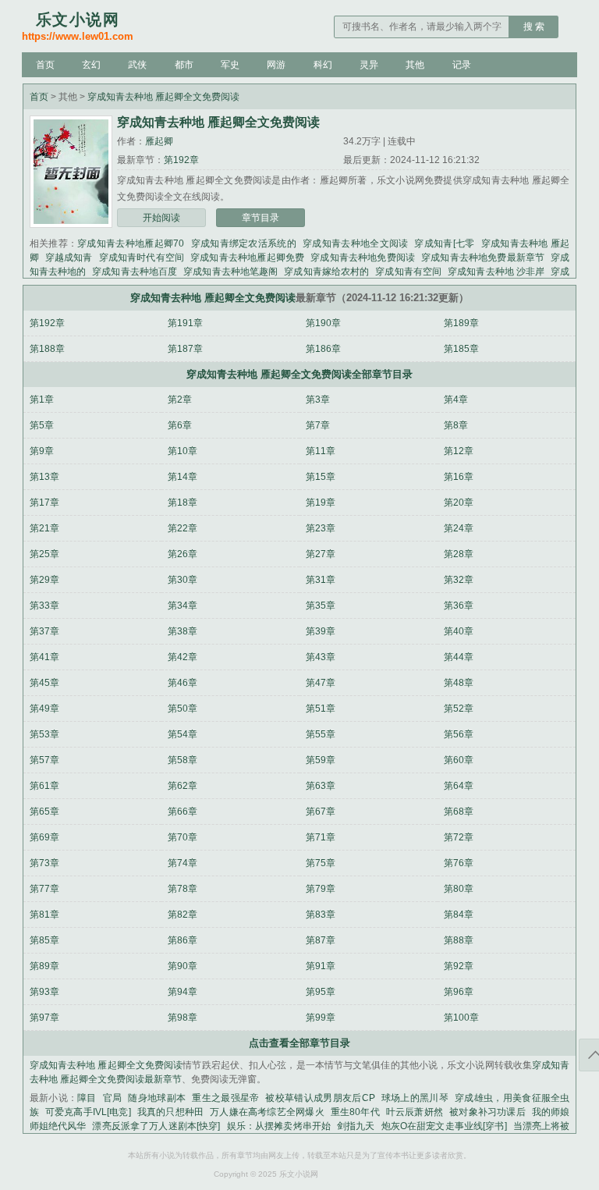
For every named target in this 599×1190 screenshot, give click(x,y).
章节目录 (260, 217)
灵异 (369, 64)
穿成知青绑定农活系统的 (243, 243)
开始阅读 (161, 217)
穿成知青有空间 (408, 271)
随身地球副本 (157, 1097)
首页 (45, 64)
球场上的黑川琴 (414, 1097)
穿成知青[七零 (444, 243)
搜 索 (533, 26)
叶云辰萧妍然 (414, 1112)
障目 (87, 1097)
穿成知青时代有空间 (142, 257)
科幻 (323, 64)
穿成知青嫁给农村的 (326, 271)
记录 (461, 64)
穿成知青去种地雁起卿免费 (247, 257)
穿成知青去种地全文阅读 (355, 243)
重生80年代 (355, 1112)
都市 (184, 64)
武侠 (137, 64)
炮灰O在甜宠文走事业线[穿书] (444, 1126)
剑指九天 (356, 1126)
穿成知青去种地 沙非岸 (496, 271)
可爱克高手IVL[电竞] (88, 1112)
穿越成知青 (69, 257)
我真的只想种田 (170, 1112)
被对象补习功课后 (487, 1112)
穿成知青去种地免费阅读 (362, 257)
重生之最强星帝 (225, 1097)
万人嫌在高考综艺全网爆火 (267, 1112)
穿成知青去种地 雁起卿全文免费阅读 (163, 96)
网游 (276, 64)
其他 (415, 64)
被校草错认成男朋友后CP (319, 1097)
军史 (230, 64)
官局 (112, 1097)
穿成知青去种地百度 (134, 271)
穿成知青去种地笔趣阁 (230, 271)
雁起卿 (159, 141)
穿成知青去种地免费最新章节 (482, 257)
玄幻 (91, 64)
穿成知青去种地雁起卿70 (130, 243)
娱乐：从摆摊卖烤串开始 (278, 1126)
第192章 (181, 160)
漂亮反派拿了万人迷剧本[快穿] (156, 1126)
